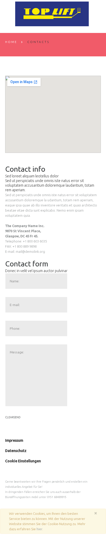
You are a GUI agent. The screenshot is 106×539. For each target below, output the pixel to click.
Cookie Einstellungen (23, 461)
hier (39, 529)
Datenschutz (15, 451)
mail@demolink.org (30, 251)
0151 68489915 (56, 497)
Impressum (14, 440)
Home (11, 42)
